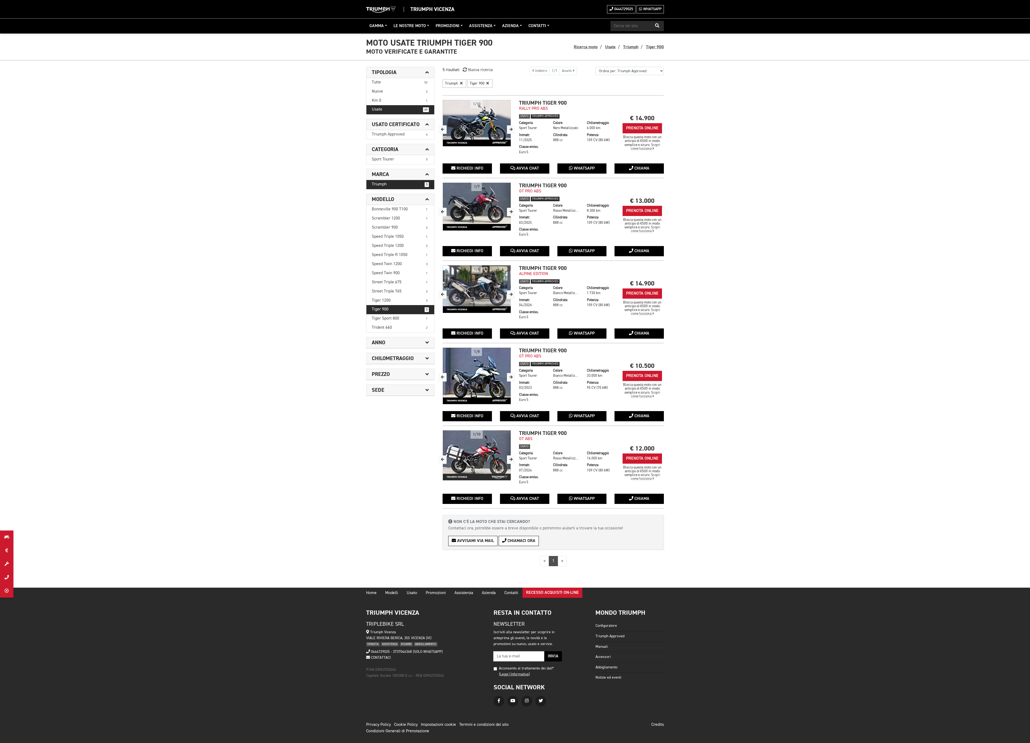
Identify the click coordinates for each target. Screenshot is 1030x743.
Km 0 (400, 100)
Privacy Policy (378, 725)
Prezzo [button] (381, 374)
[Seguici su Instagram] (526, 701)
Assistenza (480, 26)
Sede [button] (378, 390)
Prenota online (642, 128)
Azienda (510, 26)
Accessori (603, 657)
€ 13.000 (642, 201)
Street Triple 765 (400, 291)
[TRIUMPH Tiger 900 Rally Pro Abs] (477, 123)
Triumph (400, 184)
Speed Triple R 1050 (400, 255)
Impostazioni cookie (438, 725)
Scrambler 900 (400, 227)
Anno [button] (378, 342)
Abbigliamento (606, 667)
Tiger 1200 (400, 300)
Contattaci (380, 658)
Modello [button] (383, 199)
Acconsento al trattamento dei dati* (526, 668)
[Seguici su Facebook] (499, 701)
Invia (553, 656)
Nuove (400, 91)
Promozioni (447, 26)
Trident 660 (400, 327)
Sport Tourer (400, 159)
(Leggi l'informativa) (514, 674)
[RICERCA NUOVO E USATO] (6, 537)
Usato (412, 593)
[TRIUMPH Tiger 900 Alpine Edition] (477, 289)
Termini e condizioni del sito (484, 725)
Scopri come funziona (645, 147)
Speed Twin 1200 (400, 264)
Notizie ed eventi (608, 677)
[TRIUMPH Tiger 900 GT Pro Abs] (477, 206)
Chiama (641, 168)
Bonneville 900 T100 (400, 209)
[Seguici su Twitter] (540, 701)
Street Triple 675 (400, 282)
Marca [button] (380, 174)
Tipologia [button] (384, 72)
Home (371, 593)
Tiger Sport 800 (400, 318)
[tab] (400, 72)
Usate (400, 109)
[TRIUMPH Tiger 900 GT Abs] (477, 455)
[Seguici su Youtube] (512, 701)
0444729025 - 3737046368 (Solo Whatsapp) (406, 652)
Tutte (400, 82)
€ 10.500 (642, 366)
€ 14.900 (642, 118)
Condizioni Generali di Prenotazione (397, 731)
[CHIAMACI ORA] (6, 577)
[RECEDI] (6, 591)
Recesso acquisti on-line (552, 593)
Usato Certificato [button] (396, 124)
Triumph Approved (400, 134)
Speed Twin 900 (400, 273)
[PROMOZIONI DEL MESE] (6, 550)
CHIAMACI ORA (520, 541)
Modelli (391, 593)
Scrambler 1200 (400, 218)
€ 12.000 (642, 448)
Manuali (601, 647)
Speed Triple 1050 (400, 237)
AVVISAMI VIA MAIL (475, 541)
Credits (657, 725)
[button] (657, 26)
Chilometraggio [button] (393, 358)
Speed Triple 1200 (400, 246)
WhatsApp (651, 9)
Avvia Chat (527, 168)
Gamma (376, 26)
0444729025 (623, 9)
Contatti (537, 26)
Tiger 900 (400, 309)
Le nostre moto (409, 26)
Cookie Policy (406, 725)
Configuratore (606, 626)
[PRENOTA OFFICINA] (6, 564)
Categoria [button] (385, 149)
